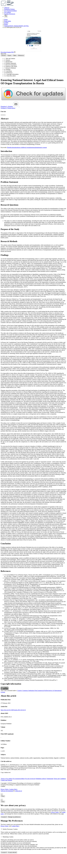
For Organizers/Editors (10, 10)
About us (6, 7)
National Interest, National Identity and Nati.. (16, 26)
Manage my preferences (14, 817)
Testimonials (49, 778)
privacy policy (55, 812)
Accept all (3, 817)
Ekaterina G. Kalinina (7, 106)
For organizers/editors (19, 778)
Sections (3, 55)
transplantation (36, 147)
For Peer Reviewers (9, 14)
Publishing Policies (9, 9)
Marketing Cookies (8, 837)
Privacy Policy (5, 789)
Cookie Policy (15, 826)
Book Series (7, 21)
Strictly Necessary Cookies (10, 829)
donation (14, 147)
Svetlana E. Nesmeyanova (8, 108)
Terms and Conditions (60, 778)
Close (2, 796)
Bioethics (9, 147)
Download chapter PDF (7, 52)
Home (6, 19)
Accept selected (12, 852)
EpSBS (6, 22)
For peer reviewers (30, 778)
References (21, 55)
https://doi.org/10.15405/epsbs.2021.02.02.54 (13, 710)
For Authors (7, 12)
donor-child (20, 147)
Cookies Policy (13, 789)
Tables (14, 55)
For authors (9, 778)
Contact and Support (6, 780)
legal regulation (27, 147)
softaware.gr (18, 791)
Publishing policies (41, 778)
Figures (9, 55)
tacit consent (43, 147)
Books (6, 24)
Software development (7, 791)
